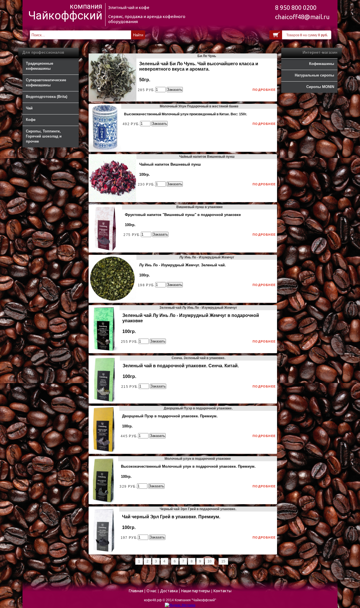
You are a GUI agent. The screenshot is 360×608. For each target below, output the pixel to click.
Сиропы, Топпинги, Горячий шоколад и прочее (44, 136)
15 (223, 561)
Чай (29, 108)
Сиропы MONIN (320, 87)
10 (210, 561)
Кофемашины (321, 64)
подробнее (264, 89)
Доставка (169, 591)
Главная (136, 591)
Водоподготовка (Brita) (46, 96)
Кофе (30, 120)
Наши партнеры (195, 591)
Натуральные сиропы (314, 75)
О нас (152, 591)
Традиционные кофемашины (39, 66)
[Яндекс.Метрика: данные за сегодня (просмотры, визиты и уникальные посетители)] (180, 605)
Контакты (222, 591)
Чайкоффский (65, 15)
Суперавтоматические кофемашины (46, 82)
